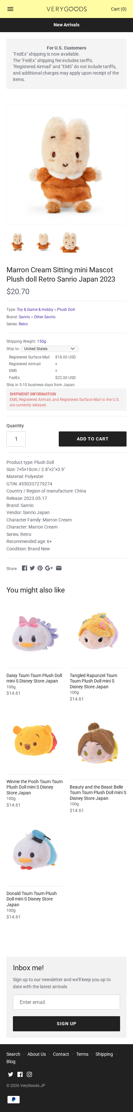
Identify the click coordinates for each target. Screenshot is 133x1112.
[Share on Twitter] (32, 568)
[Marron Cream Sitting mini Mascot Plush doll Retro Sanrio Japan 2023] (66, 164)
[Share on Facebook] (24, 568)
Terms (82, 1054)
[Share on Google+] (49, 568)
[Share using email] (59, 568)
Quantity (15, 425)
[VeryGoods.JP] (66, 9)
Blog (10, 1061)
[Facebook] (20, 1075)
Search (13, 1054)
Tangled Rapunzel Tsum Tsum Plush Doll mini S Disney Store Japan (93, 681)
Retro (23, 324)
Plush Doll (66, 309)
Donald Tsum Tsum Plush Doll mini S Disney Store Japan (31, 899)
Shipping (104, 1054)
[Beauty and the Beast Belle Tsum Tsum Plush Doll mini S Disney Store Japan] (98, 744)
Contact (61, 1054)
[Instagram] (29, 1075)
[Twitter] (10, 1075)
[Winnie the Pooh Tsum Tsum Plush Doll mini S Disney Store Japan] (34, 738)
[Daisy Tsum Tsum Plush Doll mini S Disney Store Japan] (34, 632)
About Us (36, 1054)
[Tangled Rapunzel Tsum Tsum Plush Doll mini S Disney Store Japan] (98, 632)
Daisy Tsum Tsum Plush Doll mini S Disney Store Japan (34, 678)
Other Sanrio (45, 317)
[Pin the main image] (40, 568)
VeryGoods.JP (32, 1085)
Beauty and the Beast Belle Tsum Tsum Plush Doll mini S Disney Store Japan (98, 792)
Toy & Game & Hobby (35, 309)
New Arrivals (66, 24)
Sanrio (24, 317)
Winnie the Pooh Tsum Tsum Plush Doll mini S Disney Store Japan (34, 787)
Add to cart (93, 438)
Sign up (67, 1023)
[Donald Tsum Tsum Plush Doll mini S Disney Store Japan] (34, 850)
